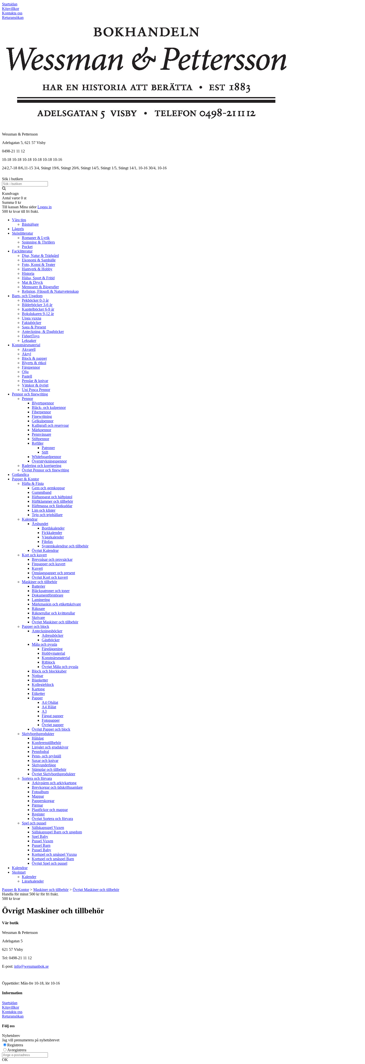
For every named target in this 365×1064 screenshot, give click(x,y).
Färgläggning (52, 649)
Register (38, 814)
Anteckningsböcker (47, 631)
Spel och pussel (34, 823)
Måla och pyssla (44, 644)
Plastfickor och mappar (50, 810)
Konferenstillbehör (46, 743)
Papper (37, 698)
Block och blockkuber (49, 671)
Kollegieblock (43, 684)
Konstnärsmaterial (26, 345)
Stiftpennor (40, 439)
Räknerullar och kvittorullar (53, 613)
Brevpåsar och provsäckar (52, 559)
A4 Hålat (49, 707)
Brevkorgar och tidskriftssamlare (57, 787)
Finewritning (42, 416)
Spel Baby (40, 836)
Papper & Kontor (25, 479)
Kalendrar (29, 519)
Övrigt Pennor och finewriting (45, 470)
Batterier (38, 586)
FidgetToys (30, 336)
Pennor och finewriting (30, 394)
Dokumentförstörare (47, 595)
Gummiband (41, 492)
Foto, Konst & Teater (38, 264)
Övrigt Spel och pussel (49, 863)
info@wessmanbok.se (31, 966)
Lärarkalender (33, 881)
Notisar (37, 676)
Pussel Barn (41, 845)
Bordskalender (53, 528)
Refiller (37, 443)
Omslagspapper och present (53, 573)
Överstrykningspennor (49, 461)
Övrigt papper (53, 725)
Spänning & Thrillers (38, 242)
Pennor (27, 398)
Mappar (38, 796)
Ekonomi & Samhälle (39, 260)
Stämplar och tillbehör (49, 769)
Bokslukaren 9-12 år (38, 314)
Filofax (47, 541)
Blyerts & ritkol (34, 363)
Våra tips (19, 220)
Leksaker (29, 340)
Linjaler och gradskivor (50, 747)
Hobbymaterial (53, 653)
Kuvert (37, 568)
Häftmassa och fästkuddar (52, 506)
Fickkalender (52, 533)
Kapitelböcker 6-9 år (38, 309)
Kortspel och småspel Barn (53, 859)
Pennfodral (40, 751)
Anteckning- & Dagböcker (43, 331)
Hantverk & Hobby (37, 269)
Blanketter (40, 680)
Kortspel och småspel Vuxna (54, 854)
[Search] (4, 189)
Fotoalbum (40, 792)
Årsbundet (40, 524)
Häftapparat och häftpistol (52, 497)
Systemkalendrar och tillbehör (65, 546)
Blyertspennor (43, 403)
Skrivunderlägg (44, 765)
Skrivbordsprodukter (38, 734)
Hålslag (38, 738)
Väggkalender (53, 537)
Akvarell (29, 349)
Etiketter (38, 693)
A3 (44, 711)
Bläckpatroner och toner (51, 591)
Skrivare (38, 617)
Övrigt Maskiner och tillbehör (55, 622)
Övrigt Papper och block (51, 729)
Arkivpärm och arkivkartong (54, 783)
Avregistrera (16, 1050)
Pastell (27, 376)
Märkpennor (41, 430)
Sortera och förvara (37, 778)
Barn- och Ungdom (27, 296)
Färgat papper (52, 716)
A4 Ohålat (50, 702)
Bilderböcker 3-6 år (37, 305)
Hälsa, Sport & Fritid (38, 278)
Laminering (41, 600)
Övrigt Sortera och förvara (52, 818)
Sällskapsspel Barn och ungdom (57, 832)
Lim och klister (43, 510)
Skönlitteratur (22, 233)
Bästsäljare (30, 224)
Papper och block (35, 626)
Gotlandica (20, 474)
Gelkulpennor (42, 421)
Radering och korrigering (41, 465)
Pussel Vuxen (42, 841)
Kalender (29, 877)
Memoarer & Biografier (40, 287)
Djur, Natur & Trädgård (40, 255)
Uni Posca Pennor (36, 390)
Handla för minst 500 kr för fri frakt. (30, 896)
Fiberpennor (41, 412)
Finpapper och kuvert (48, 564)
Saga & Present (34, 327)
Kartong (38, 689)
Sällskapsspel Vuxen (48, 827)
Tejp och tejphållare (47, 515)
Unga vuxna (31, 318)
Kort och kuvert (34, 555)
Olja (25, 372)
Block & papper (34, 358)
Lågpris (18, 229)
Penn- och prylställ (46, 756)
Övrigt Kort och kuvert (50, 577)
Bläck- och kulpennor (49, 407)
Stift (45, 452)
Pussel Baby (41, 850)
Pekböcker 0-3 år (35, 300)
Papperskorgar (43, 801)
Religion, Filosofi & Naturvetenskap (50, 291)
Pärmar (37, 805)
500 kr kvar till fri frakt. (20, 211)
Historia (28, 273)
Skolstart (19, 872)
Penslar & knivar (35, 381)
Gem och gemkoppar (48, 488)
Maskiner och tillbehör (39, 582)
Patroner (48, 448)
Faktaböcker (31, 322)
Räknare (38, 608)
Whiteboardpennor (46, 457)
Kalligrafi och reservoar (50, 425)
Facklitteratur (22, 251)
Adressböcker (52, 635)
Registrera (15, 1045)
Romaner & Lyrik (36, 238)
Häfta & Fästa (33, 483)
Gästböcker (51, 640)
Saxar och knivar (45, 760)
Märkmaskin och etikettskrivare (56, 604)
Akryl (26, 354)
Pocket (27, 247)
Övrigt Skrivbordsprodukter (53, 774)
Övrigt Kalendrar (45, 550)
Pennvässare (41, 434)
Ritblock (48, 662)
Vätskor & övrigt (35, 385)
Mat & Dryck (32, 282)
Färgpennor (31, 367)
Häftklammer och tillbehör (52, 501)
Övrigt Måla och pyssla (60, 667)
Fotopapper (51, 720)
